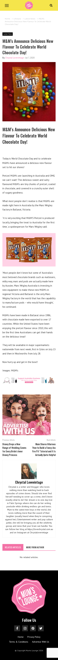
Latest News (7, 34)
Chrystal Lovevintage (14, 57)
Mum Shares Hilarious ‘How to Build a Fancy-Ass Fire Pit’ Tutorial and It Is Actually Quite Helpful (44, 449)
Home (21, 636)
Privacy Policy (33, 636)
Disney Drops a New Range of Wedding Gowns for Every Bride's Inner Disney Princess (14, 449)
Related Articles (13, 547)
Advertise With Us (40, 641)
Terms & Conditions (18, 641)
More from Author (35, 547)
